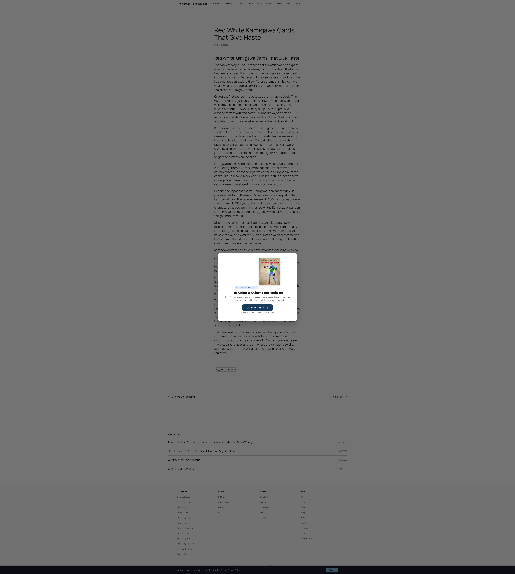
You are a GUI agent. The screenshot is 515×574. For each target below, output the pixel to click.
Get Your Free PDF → (257, 307)
